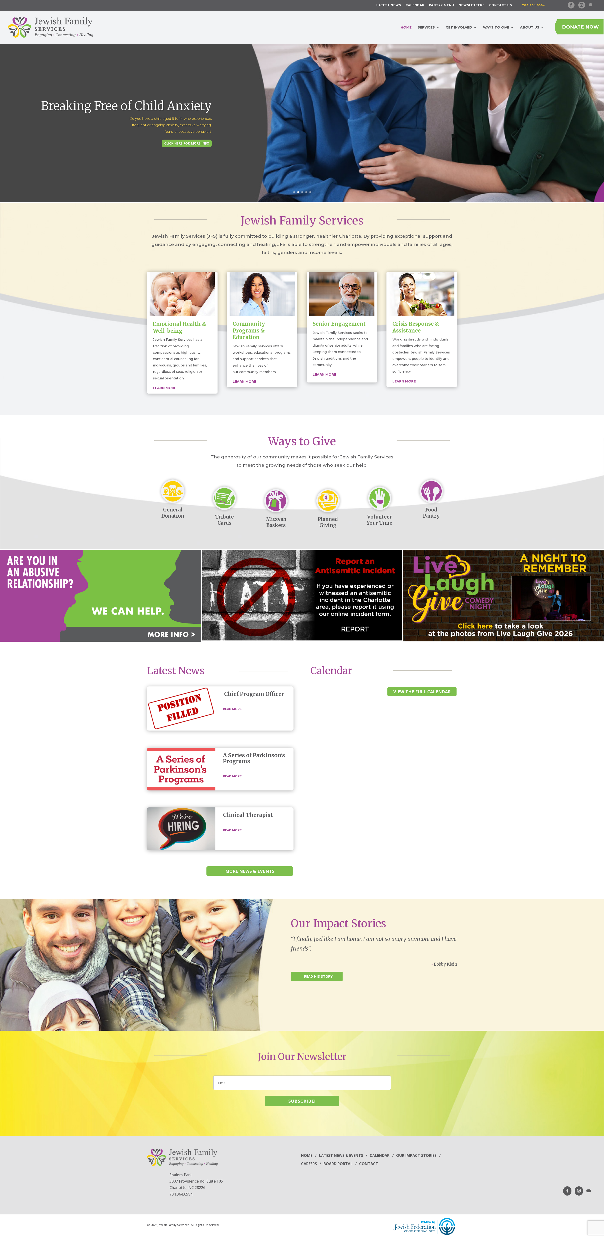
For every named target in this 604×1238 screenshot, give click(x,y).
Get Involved (459, 27)
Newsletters (472, 5)
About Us (529, 27)
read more (232, 709)
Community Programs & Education (249, 330)
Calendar (415, 5)
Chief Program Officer (254, 693)
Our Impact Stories (338, 923)
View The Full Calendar (422, 691)
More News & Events (249, 871)
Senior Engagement (339, 323)
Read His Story (318, 976)
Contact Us (500, 5)
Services (426, 27)
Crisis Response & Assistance (415, 327)
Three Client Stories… (157, 112)
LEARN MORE (324, 374)
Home (406, 27)
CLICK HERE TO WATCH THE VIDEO (181, 136)
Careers (309, 1163)
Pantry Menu (441, 5)
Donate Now (580, 27)
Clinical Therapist (248, 814)
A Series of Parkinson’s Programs (254, 758)
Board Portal (337, 1163)
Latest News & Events (341, 1155)
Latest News (388, 5)
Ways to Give (496, 27)
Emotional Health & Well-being (179, 327)
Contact (368, 1163)
